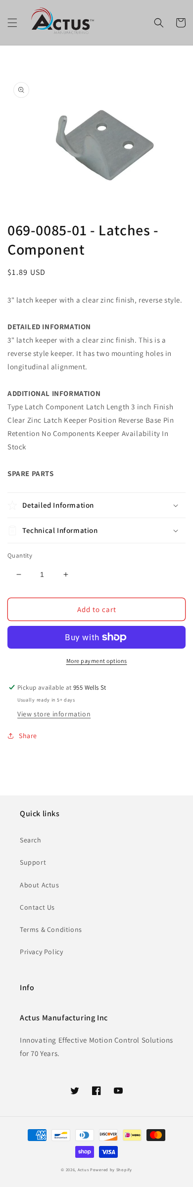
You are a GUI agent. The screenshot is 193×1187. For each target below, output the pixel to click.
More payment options (96, 660)
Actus (83, 1169)
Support (33, 862)
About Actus (39, 884)
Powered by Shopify (111, 1169)
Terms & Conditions (51, 929)
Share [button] (28, 735)
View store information (54, 713)
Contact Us (37, 907)
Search (31, 839)
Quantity (19, 555)
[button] (12, 23)
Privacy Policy (41, 951)
